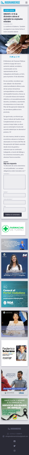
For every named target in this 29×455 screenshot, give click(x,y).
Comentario (7, 173)
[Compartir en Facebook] (10, 57)
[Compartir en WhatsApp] (16, 57)
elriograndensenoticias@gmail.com (16, 436)
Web (5, 206)
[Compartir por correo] (18, 57)
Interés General (9, 10)
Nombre (6, 192)
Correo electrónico (8, 199)
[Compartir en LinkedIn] (14, 57)
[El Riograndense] (10, 2)
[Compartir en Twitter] (12, 57)
